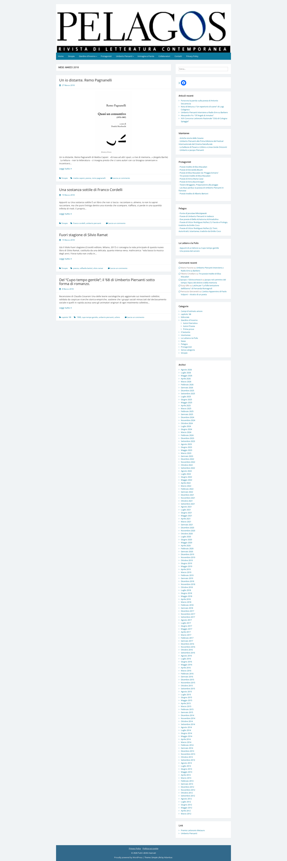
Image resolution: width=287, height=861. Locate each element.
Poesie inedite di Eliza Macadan (193, 166)
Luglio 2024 (186, 426)
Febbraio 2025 (187, 411)
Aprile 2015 (186, 703)
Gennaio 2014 (187, 748)
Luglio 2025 (186, 396)
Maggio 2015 (186, 700)
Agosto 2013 (186, 763)
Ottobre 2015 (187, 685)
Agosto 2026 (186, 369)
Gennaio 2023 (187, 456)
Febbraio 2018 (187, 605)
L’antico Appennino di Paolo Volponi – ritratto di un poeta (204, 293)
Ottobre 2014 (187, 721)
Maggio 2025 (186, 402)
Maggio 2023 (186, 450)
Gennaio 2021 (187, 524)
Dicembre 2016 (187, 643)
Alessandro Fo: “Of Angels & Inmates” (197, 115)
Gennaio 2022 (187, 492)
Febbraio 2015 (187, 709)
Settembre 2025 (188, 393)
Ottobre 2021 (187, 500)
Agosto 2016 (186, 655)
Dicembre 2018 (187, 581)
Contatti (178, 56)
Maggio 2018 (186, 596)
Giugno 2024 (186, 429)
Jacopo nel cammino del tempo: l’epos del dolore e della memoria (203, 281)
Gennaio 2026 (187, 387)
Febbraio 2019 (187, 575)
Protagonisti (106, 56)
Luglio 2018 (186, 590)
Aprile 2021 (186, 518)
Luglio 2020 (186, 536)
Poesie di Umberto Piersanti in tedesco (197, 216)
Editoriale (185, 317)
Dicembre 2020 (187, 527)
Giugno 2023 (186, 447)
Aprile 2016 (186, 667)
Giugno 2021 (186, 512)
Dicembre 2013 (187, 751)
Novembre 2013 (188, 754)
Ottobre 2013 (187, 757)
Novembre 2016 (188, 646)
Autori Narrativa (190, 323)
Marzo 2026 (186, 381)
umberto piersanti (93, 223)
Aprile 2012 (186, 810)
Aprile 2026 (186, 378)
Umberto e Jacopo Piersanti (192, 150)
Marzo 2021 (186, 521)
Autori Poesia (189, 326)
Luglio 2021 (186, 509)
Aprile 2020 (186, 545)
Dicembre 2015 (187, 679)
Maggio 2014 (186, 736)
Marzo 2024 (186, 432)
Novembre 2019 (188, 557)
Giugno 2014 (186, 733)
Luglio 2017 (186, 623)
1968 (79, 317)
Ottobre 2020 (187, 533)
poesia (88, 178)
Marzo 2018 (186, 602)
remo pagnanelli (99, 178)
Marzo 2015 (186, 706)
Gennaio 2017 (187, 641)
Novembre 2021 (188, 497)
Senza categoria (188, 350)
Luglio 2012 (186, 801)
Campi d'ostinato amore (191, 311)
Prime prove (188, 329)
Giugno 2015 (186, 697)
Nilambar (168, 857)
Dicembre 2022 (187, 459)
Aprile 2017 (186, 632)
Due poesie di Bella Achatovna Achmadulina (199, 219)
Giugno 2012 (186, 804)
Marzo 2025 (186, 408)
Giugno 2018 (186, 593)
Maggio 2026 (186, 375)
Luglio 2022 (186, 474)
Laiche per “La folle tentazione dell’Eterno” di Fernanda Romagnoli (200, 287)
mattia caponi (79, 178)
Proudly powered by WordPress (128, 857)
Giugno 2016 (186, 661)
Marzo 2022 (186, 486)
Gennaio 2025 (187, 414)
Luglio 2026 (186, 372)
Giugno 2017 (186, 626)
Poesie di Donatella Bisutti (191, 169)
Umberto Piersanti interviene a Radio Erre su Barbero (204, 112)
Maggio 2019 (186, 566)
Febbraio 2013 (187, 781)
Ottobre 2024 (187, 423)
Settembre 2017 (188, 617)
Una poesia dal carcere (190, 251)
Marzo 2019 (186, 572)
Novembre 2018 (188, 584)
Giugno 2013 (186, 769)
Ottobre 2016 (187, 649)
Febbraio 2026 (187, 384)
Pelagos (184, 344)
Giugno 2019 (186, 563)
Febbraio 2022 (187, 489)
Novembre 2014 (188, 718)
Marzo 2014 (186, 742)
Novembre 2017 (188, 614)
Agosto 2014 (186, 727)
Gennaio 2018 (187, 608)
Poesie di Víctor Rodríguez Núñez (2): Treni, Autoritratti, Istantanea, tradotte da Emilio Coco (200, 230)
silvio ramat (98, 268)
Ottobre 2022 (187, 465)
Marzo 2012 (186, 813)
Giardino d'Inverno (189, 320)
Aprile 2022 (186, 483)
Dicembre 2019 (187, 554)
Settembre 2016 (188, 652)
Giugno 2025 (186, 399)
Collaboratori (164, 56)
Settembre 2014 (188, 724)
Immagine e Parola (146, 56)
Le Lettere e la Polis (189, 338)
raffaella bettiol (86, 268)
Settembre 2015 (188, 688)
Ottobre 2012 (187, 792)
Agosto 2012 (186, 798)
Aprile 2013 (186, 775)
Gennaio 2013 (187, 784)
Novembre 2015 (188, 682)
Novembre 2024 (188, 420)
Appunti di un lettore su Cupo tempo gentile (199, 248)
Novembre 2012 (188, 790)
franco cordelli (79, 223)
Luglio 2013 (186, 766)
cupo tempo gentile (90, 317)
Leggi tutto (69, 168)
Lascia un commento (121, 178)
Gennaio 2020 (187, 551)
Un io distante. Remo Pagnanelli (85, 80)
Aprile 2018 (186, 599)
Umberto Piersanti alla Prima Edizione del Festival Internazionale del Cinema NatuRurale (201, 142)
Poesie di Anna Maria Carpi (191, 178)
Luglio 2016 (186, 658)
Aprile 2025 (186, 405)
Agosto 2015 (186, 691)
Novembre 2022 (188, 462)
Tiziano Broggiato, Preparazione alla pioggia (199, 184)
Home (61, 56)
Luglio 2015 (186, 694)
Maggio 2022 (186, 480)
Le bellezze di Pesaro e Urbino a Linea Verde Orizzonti (203, 147)
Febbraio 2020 (187, 548)
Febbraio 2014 (187, 745)
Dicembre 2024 (187, 417)
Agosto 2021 (186, 506)
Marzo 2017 (186, 635)
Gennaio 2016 (187, 676)
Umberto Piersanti (124, 56)
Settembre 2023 (188, 441)
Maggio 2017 (186, 629)
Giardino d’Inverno (87, 56)
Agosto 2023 (186, 444)
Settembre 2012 (188, 795)
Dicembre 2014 (187, 715)
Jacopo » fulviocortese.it (191, 279)
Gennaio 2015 (187, 712)
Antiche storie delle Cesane (191, 138)
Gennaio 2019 (187, 578)
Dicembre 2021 (187, 494)
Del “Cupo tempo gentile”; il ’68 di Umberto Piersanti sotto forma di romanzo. (107, 281)
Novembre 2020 (188, 530)
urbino (117, 317)
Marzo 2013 (186, 778)
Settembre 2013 (188, 760)
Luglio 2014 (186, 730)
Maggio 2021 (186, 515)
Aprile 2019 (186, 569)
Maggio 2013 (186, 772)
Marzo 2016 (186, 670)
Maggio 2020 (186, 542)
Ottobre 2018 (187, 587)
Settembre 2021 (188, 503)
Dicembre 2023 (187, 438)
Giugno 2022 (186, 477)
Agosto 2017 (186, 620)
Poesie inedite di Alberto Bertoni (194, 193)
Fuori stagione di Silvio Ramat (83, 234)
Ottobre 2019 (187, 560)
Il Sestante (185, 332)
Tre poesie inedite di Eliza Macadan (195, 175)
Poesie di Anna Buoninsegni (192, 181)
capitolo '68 (66, 317)
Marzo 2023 (186, 453)
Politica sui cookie (150, 848)
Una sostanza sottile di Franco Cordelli (90, 189)
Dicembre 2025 (187, 390)
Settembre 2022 (188, 468)
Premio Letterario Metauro (193, 830)
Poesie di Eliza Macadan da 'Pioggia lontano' (199, 172)
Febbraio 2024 (187, 435)
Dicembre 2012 (187, 787)
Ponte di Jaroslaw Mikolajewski (193, 213)
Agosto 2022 (186, 471)
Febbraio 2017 (187, 638)
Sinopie (71, 56)
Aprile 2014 (186, 739)
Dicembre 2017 (187, 611)
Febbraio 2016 (187, 673)
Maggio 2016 (186, 664)
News (183, 341)
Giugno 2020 (186, 539)
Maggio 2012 (186, 807)
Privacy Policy (192, 56)
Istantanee (185, 335)
